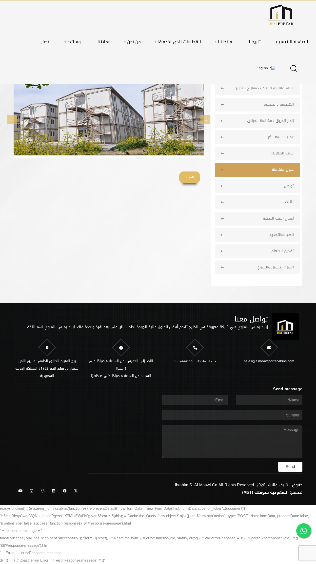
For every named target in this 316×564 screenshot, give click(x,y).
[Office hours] (121, 347)
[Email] (269, 347)
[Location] (47, 347)
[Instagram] (31, 490)
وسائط (74, 41)
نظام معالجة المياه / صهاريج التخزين (264, 88)
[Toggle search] (293, 68)
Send (290, 466)
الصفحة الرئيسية (292, 41)
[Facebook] (64, 490)
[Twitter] (76, 490)
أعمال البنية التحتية (278, 218)
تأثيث (289, 202)
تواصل (289, 185)
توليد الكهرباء (282, 153)
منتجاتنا (225, 41)
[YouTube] (20, 490)
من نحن (134, 41)
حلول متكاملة (283, 169)
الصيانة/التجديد (281, 234)
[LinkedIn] (53, 490)
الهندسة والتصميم (278, 104)
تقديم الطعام (282, 250)
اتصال (45, 41)
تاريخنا (255, 41)
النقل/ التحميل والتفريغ (275, 267)
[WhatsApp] (303, 530)
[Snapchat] (42, 490)
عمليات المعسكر (281, 136)
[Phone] (195, 347)
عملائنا (104, 41)
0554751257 (207, 361)
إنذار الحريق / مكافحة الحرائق (270, 120)
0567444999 (183, 361)
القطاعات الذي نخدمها (179, 41)
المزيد (189, 177)
